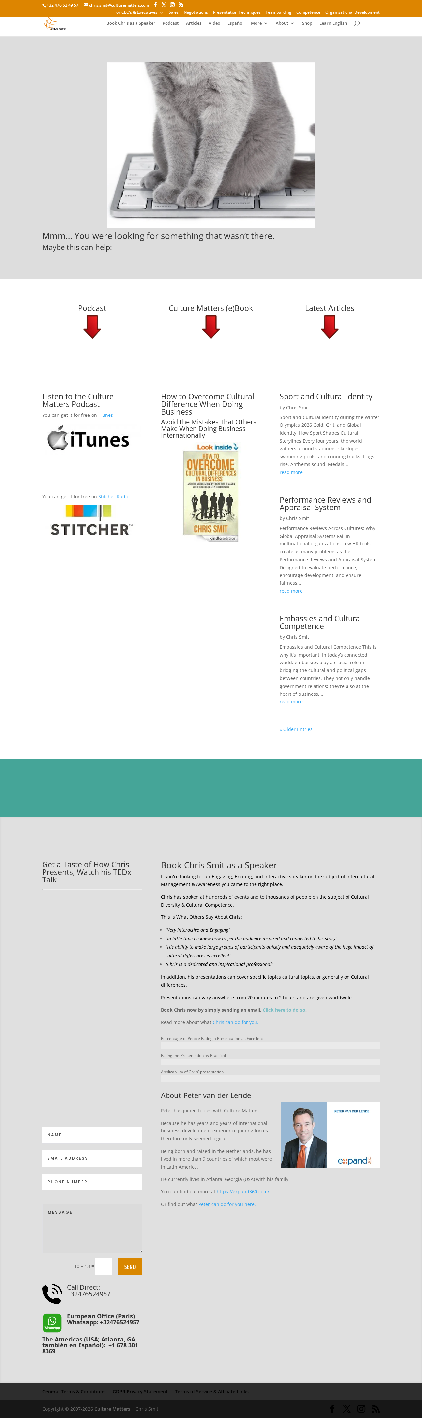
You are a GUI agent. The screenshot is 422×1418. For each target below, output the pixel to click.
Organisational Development (352, 12)
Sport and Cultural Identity (326, 396)
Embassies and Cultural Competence (321, 622)
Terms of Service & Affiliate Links (212, 1391)
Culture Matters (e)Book (211, 308)
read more (291, 472)
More (256, 23)
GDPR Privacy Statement (140, 1391)
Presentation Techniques (237, 12)
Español (235, 23)
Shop (307, 23)
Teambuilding (278, 12)
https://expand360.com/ (243, 1191)
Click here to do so (284, 1010)
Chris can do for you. (235, 1022)
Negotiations (196, 12)
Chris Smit (297, 407)
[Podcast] (92, 327)
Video (214, 23)
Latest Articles (329, 308)
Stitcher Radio (113, 496)
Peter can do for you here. (227, 1204)
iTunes (105, 415)
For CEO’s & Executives (135, 12)
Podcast (171, 23)
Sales (174, 12)
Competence (308, 12)
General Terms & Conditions (74, 1391)
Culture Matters (112, 1409)
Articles (193, 23)
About (282, 23)
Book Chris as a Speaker (130, 23)
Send (130, 1266)
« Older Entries (296, 729)
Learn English (333, 23)
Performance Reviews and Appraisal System (325, 503)
